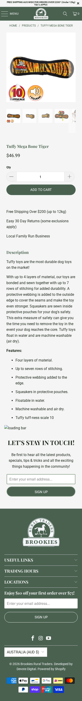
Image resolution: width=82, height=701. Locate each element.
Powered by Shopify (52, 669)
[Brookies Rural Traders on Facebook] (32, 638)
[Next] (72, 67)
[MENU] (2, 13)
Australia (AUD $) (23, 652)
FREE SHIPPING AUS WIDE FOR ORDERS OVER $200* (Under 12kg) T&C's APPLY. (41, 3)
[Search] (65, 14)
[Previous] (9, 67)
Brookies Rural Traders (36, 664)
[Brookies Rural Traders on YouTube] (48, 638)
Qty (8, 167)
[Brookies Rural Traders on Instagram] (40, 638)
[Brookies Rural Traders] (41, 14)
